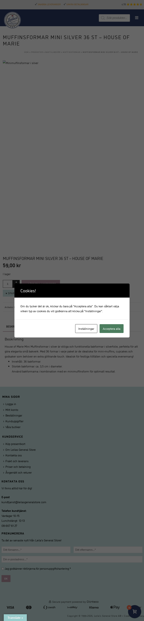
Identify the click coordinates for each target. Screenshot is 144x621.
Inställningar (86, 328)
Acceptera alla (111, 328)
